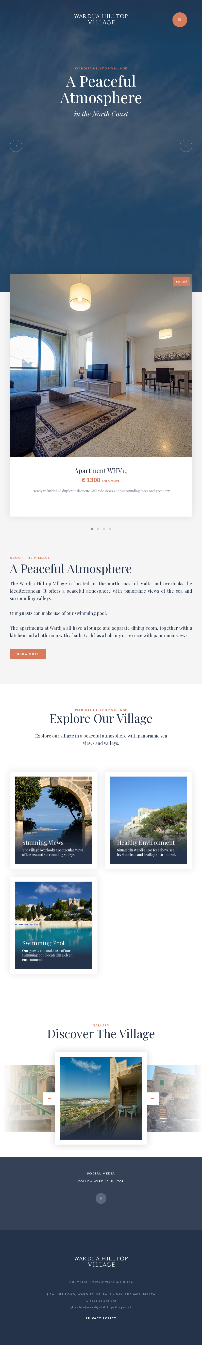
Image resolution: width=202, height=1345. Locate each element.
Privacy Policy (101, 1318)
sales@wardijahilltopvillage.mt (103, 1307)
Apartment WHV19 (101, 470)
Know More (28, 653)
